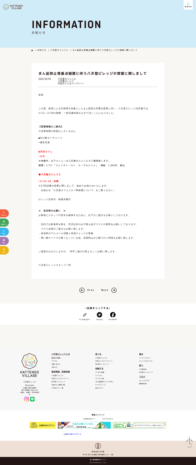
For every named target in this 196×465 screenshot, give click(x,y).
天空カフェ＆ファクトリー (71, 83)
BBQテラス (99, 388)
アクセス (54, 361)
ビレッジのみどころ (145, 361)
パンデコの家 (99, 379)
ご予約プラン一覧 (57, 388)
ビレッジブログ (144, 381)
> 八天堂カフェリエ (58, 50)
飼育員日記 (143, 384)
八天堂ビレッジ (66, 81)
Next (105, 290)
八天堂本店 (143, 369)
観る (141, 354)
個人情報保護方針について (98, 459)
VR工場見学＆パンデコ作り (104, 382)
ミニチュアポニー (145, 358)
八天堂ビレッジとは (60, 354)
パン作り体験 (99, 372)
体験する (99, 368)
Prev (90, 290)
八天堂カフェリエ (67, 78)
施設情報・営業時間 (60, 371)
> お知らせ (40, 50)
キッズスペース (100, 385)
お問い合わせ (55, 364)
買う (141, 365)
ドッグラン (99, 375)
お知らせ (54, 367)
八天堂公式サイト (89, 419)
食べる (98, 354)
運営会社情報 (55, 358)
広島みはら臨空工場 (58, 385)
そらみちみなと (107, 419)
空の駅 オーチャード (58, 382)
